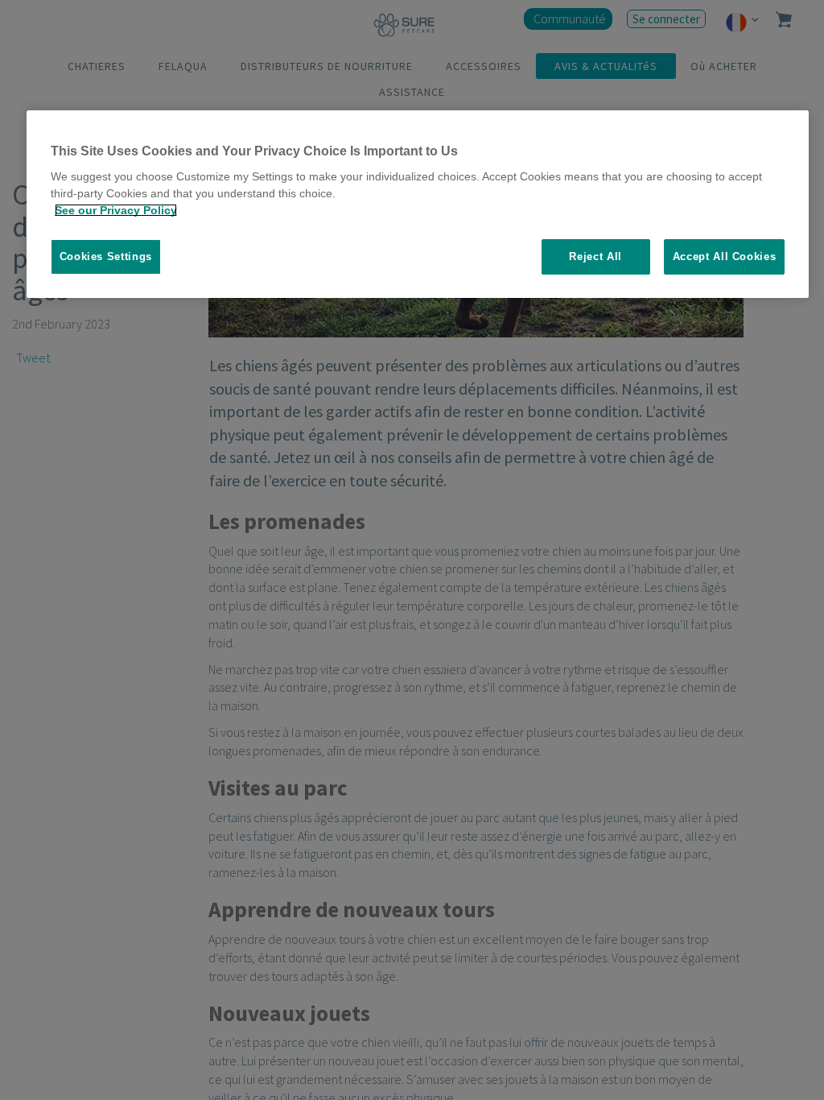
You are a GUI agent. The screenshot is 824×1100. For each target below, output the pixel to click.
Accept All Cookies (725, 256)
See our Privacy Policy (116, 210)
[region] (418, 204)
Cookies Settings (106, 256)
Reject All (595, 256)
